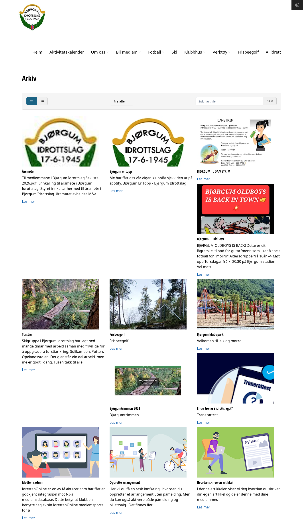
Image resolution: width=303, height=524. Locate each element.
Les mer (28, 201)
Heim (37, 52)
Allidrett (273, 52)
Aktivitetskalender (66, 52)
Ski (174, 52)
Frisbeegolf (248, 52)
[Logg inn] (297, 5)
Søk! (270, 101)
